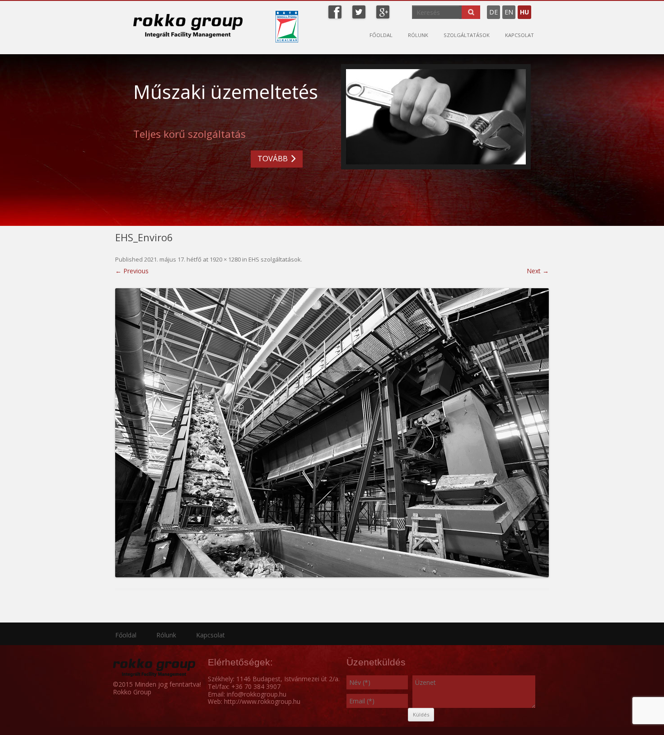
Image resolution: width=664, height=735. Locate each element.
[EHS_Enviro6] (332, 432)
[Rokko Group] (188, 26)
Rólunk (418, 35)
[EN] (538, 8)
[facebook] (335, 11)
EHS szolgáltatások (274, 259)
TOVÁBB (272, 158)
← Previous (132, 271)
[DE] (533, 8)
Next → (538, 271)
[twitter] (359, 11)
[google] (383, 11)
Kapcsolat (519, 35)
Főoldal (381, 35)
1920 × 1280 (225, 259)
